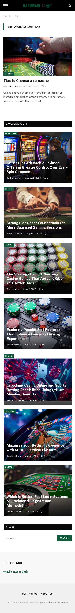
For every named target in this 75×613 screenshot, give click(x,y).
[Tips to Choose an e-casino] (37, 56)
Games (9, 467)
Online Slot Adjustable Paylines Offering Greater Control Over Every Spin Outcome (37, 167)
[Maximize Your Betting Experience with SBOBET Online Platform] (38, 435)
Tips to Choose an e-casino (26, 81)
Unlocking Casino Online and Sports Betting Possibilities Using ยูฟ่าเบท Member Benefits (36, 389)
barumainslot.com (58, 602)
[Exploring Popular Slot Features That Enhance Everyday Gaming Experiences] (38, 323)
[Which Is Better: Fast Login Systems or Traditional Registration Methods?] (38, 490)
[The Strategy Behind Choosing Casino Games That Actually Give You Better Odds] (38, 268)
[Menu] (5, 6)
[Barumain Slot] (37, 5)
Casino (9, 74)
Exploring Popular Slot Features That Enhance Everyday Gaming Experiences (33, 334)
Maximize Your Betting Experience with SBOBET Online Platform (35, 447)
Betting (9, 411)
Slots (8, 189)
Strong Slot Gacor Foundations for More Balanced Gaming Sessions (36, 225)
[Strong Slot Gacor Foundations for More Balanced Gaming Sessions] (38, 212)
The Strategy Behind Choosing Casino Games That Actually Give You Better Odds (35, 278)
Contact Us (29, 594)
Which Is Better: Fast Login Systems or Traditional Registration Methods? (37, 501)
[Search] (70, 6)
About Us (47, 594)
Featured (10, 133)
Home (6, 16)
